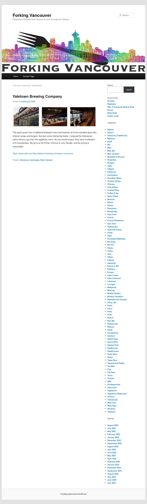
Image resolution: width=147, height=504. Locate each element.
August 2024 (112, 473)
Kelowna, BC (113, 266)
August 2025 (112, 446)
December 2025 (114, 440)
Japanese (111, 263)
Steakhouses (113, 351)
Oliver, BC (111, 302)
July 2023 (111, 482)
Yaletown (49, 160)
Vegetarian (112, 390)
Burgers (110, 162)
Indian (110, 250)
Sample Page (28, 76)
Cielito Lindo (113, 116)
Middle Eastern (114, 293)
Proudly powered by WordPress (73, 494)
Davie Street (112, 196)
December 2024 (114, 467)
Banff (109, 141)
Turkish (110, 378)
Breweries (24, 160)
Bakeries (111, 138)
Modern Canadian (115, 296)
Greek (110, 232)
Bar (108, 144)
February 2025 (113, 461)
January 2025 (113, 464)
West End (111, 402)
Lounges (111, 284)
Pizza (109, 308)
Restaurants (112, 323)
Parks (109, 305)
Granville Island (114, 229)
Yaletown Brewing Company (37, 96)
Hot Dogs (111, 241)
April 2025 (111, 458)
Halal (109, 235)
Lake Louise (112, 275)
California (111, 171)
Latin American (114, 278)
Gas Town (111, 223)
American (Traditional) (117, 135)
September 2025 (114, 443)
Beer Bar (111, 150)
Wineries (111, 408)
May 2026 (111, 431)
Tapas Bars (112, 360)
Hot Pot (110, 244)
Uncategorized (113, 384)
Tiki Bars (111, 372)
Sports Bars (112, 341)
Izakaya (110, 260)
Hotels (110, 247)
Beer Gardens (113, 153)
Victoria (110, 396)
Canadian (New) (114, 178)
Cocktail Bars (113, 190)
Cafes (109, 165)
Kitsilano (111, 269)
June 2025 (111, 452)
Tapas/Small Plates (115, 363)
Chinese (111, 184)
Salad (109, 329)
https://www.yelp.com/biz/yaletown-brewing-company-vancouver (43, 153)
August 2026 (112, 425)
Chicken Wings (114, 181)
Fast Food (111, 214)
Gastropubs (34, 160)
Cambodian (112, 175)
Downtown (112, 208)
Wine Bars (111, 405)
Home (15, 76)
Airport (110, 132)
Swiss (110, 357)
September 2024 (114, 470)
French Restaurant (115, 220)
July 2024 (111, 476)
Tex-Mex (111, 366)
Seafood (111, 335)
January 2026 (113, 437)
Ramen (110, 317)
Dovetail (111, 100)
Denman (111, 199)
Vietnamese (112, 399)
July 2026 (111, 428)
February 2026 (113, 434)
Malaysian (111, 287)
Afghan (110, 129)
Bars (109, 147)
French (110, 217)
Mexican (111, 290)
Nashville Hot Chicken (117, 299)
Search (110, 85)
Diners (110, 202)
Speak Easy (112, 338)
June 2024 (111, 479)
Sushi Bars (112, 354)
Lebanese (111, 281)
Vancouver (112, 387)
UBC (109, 381)
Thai (109, 369)
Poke (109, 311)
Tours (109, 375)
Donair (110, 205)
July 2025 (111, 449)
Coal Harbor (112, 187)
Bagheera (111, 103)
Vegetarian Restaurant (117, 393)
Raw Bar (111, 320)
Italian (110, 257)
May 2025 (111, 455)
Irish (109, 254)
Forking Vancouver (32, 15)
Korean (110, 272)
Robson (110, 326)
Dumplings (112, 211)
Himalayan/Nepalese (116, 238)
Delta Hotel (112, 113)
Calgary (110, 168)
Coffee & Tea (112, 193)
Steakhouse (112, 348)
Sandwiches (112, 332)
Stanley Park (113, 345)
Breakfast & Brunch (115, 156)
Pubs (42, 160)
